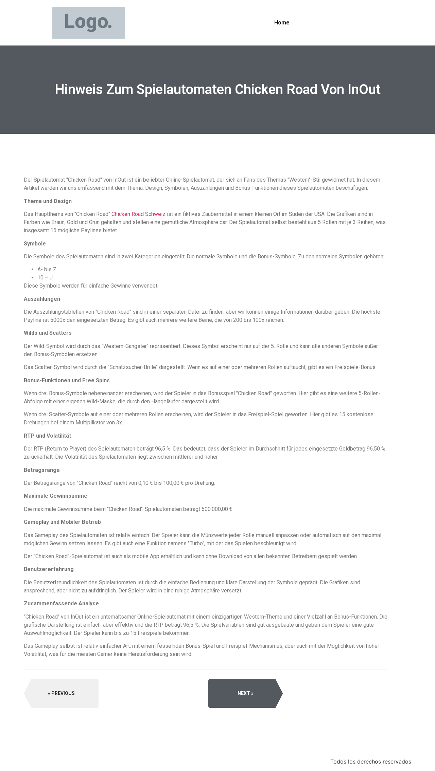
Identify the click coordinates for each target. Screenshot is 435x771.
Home (282, 22)
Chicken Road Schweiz (138, 214)
